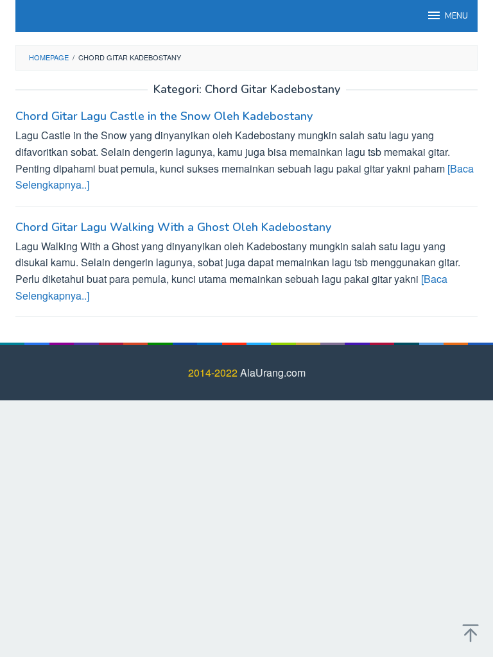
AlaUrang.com (273, 372)
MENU (456, 16)
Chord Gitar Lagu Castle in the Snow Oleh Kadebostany (164, 116)
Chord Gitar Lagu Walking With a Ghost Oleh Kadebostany (173, 227)
